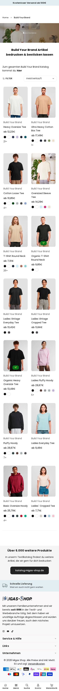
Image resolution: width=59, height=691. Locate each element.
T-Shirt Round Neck (14, 256)
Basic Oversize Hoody (15, 505)
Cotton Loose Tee (13, 193)
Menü (16, 688)
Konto (38, 688)
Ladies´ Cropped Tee (43, 505)
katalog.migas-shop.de (29, 570)
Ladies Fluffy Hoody (42, 380)
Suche (27, 688)
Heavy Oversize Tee (14, 127)
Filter (9, 78)
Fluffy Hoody (10, 443)
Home (5, 17)
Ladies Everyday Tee (42, 443)
